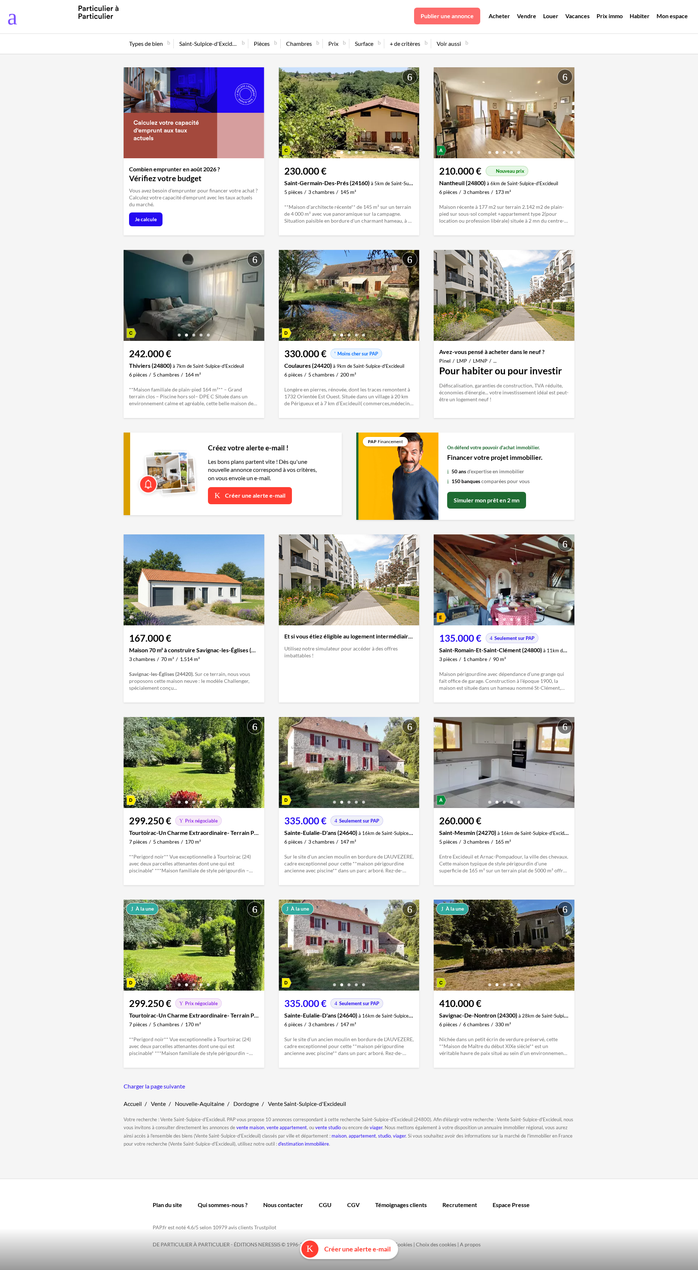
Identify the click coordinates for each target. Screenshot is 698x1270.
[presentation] (286, 114)
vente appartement (286, 1127)
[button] (334, 150)
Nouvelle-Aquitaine (199, 1103)
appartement (362, 1136)
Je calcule (146, 219)
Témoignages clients (401, 1204)
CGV (353, 1204)
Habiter (640, 15)
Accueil (133, 1103)
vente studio (328, 1127)
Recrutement (459, 1204)
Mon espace (672, 15)
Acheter (499, 15)
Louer (550, 15)
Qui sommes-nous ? (223, 1204)
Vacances (577, 15)
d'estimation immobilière (303, 1144)
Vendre (526, 15)
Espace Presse (511, 1204)
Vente (158, 1103)
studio (384, 1136)
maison (339, 1136)
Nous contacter (283, 1204)
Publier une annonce (447, 15)
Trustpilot (265, 1227)
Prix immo (610, 15)
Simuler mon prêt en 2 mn (487, 500)
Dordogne (246, 1103)
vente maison (250, 1127)
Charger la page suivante (154, 1086)
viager (376, 1127)
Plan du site (167, 1204)
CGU (325, 1204)
